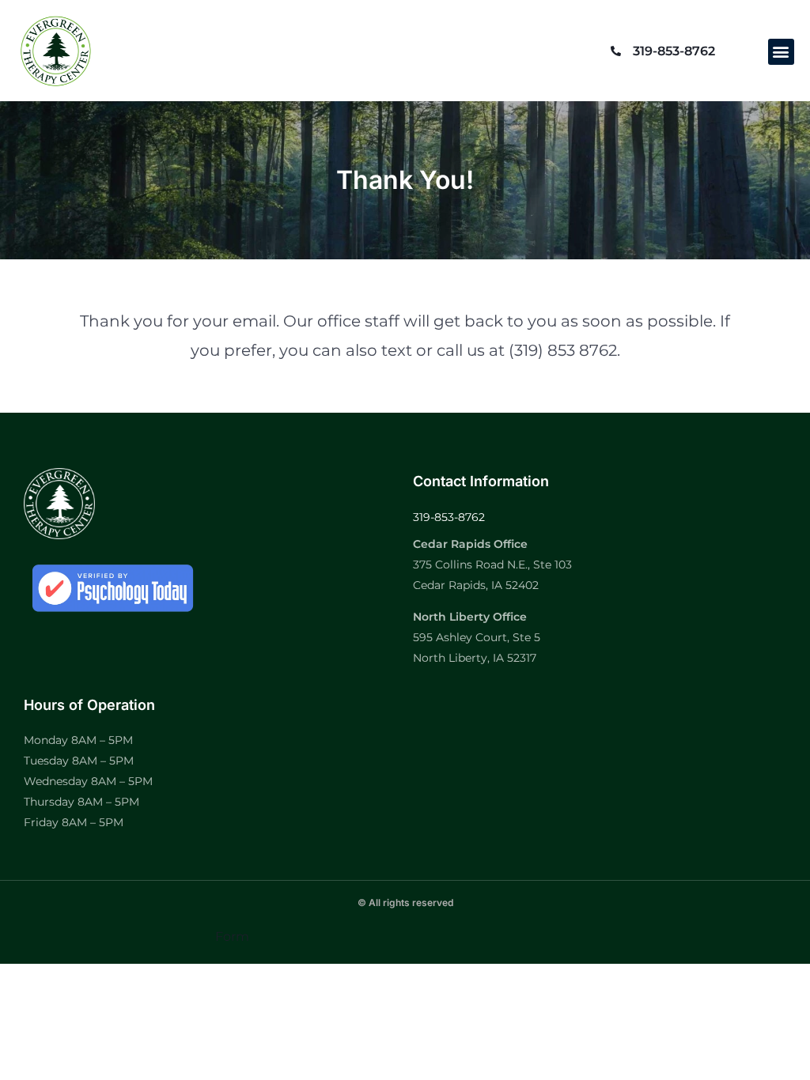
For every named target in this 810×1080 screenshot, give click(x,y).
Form (232, 936)
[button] (781, 52)
